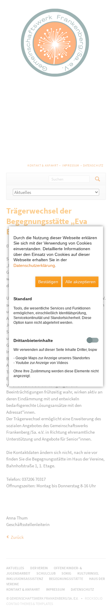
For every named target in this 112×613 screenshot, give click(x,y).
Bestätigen (48, 281)
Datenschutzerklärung (34, 265)
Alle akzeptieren (80, 281)
